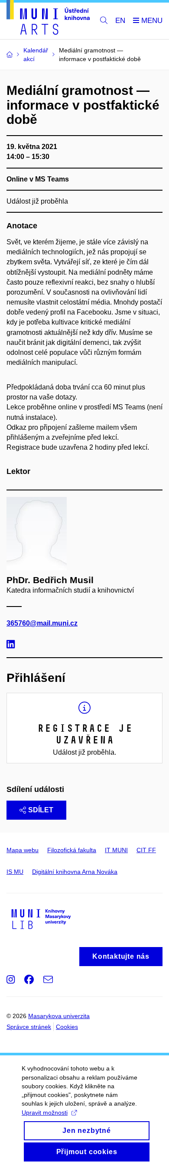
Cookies (67, 1026)
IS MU (14, 871)
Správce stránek (28, 1026)
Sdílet (40, 810)
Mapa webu (22, 850)
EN (120, 20)
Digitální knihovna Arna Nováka (74, 871)
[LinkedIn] (12, 645)
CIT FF (146, 850)
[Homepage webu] (48, 19)
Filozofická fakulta (71, 850)
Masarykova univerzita (59, 1015)
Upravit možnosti (45, 1112)
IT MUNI (116, 850)
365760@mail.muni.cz (42, 623)
